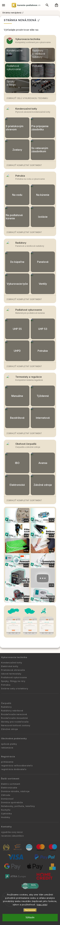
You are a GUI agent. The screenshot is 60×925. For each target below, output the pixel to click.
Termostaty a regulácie (28, 376)
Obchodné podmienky (14, 738)
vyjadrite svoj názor (12, 832)
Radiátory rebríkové (12, 710)
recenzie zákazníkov (12, 836)
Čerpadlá (6, 703)
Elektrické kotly (9, 666)
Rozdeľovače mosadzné (14, 718)
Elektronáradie (9, 787)
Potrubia (20, 175)
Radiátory (20, 242)
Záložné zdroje (9, 729)
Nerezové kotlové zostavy (15, 725)
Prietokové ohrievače (13, 670)
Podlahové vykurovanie (28, 309)
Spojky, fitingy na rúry (13, 681)
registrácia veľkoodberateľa (17, 765)
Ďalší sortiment (10, 778)
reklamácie (7, 747)
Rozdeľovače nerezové (14, 714)
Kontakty (6, 826)
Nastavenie (30, 910)
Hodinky (5, 817)
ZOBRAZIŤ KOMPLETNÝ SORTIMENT (24, 165)
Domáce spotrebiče (12, 802)
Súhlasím (30, 917)
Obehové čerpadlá (25, 443)
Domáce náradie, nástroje (15, 791)
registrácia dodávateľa (13, 769)
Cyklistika (6, 813)
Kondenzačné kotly (26, 108)
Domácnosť (7, 799)
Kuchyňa (5, 810)
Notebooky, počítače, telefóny (18, 806)
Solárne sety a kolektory (14, 688)
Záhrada (5, 795)
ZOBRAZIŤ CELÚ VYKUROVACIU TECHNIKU (27, 98)
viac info (42, 904)
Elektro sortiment (10, 784)
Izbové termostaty (11, 674)
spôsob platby (9, 744)
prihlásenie (7, 762)
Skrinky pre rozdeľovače (15, 722)
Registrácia (8, 756)
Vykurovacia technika (27, 39)
